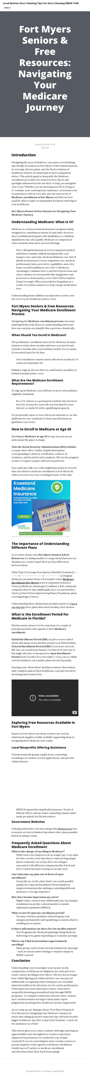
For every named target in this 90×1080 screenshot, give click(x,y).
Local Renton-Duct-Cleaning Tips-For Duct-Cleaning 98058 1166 (41, 3)
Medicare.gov (65, 828)
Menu (6, 8)
